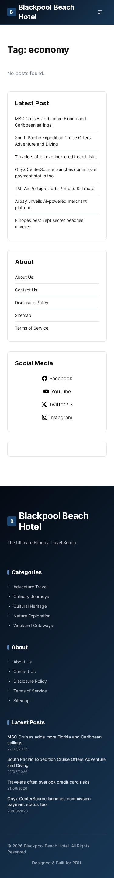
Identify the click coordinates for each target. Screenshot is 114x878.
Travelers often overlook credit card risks (55, 156)
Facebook (61, 378)
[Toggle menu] (100, 12)
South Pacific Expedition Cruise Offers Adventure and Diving (56, 762)
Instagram (61, 417)
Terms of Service (31, 327)
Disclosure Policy (31, 302)
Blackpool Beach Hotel (42, 12)
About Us (24, 277)
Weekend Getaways (33, 625)
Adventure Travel (30, 586)
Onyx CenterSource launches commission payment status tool (49, 801)
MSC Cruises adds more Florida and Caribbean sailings (54, 739)
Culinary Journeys (31, 596)
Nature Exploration (31, 615)
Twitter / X (61, 404)
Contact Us (26, 289)
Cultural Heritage (30, 606)
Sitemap (23, 315)
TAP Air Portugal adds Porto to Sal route (54, 188)
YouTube (61, 391)
